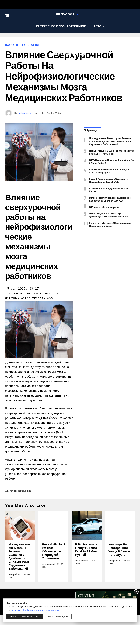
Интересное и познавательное (61, 26)
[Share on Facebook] (110, 113)
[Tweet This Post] (117, 113)
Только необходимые (58, 616)
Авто (97, 26)
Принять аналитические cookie (24, 616)
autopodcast (25, 113)
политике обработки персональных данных (35, 610)
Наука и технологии (58, 40)
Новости (88, 40)
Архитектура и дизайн (68, 54)
